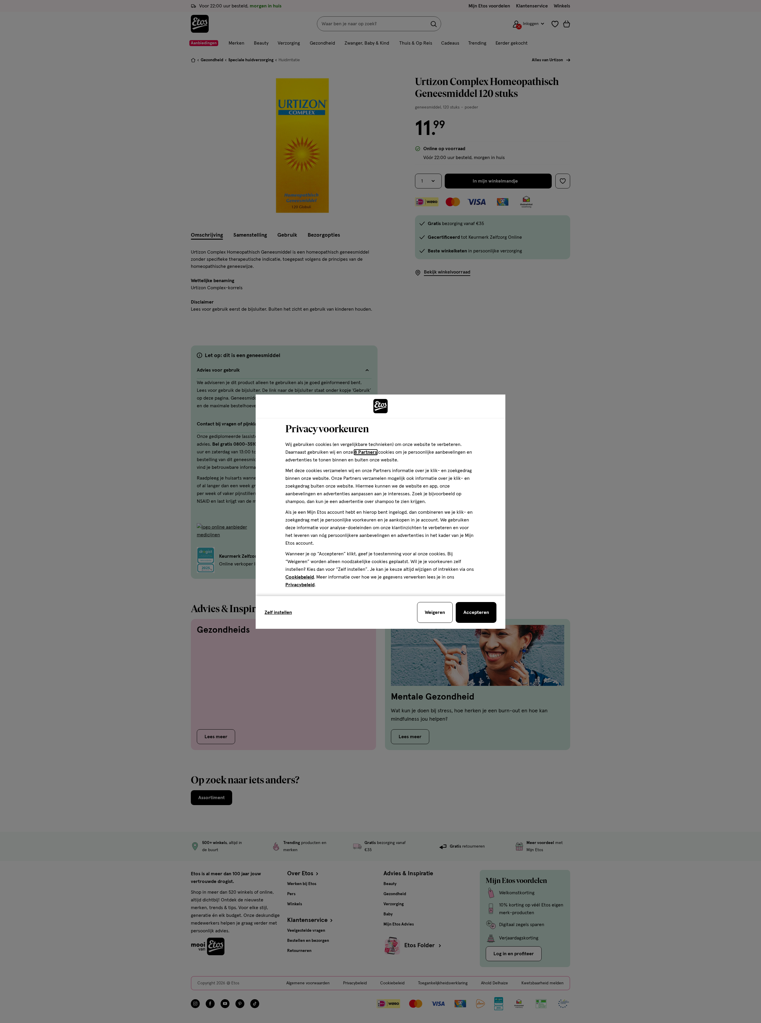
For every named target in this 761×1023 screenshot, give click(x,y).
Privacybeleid (300, 584)
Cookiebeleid (299, 577)
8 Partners (365, 452)
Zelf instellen (278, 612)
